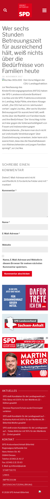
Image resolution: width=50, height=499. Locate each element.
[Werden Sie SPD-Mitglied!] (25, 297)
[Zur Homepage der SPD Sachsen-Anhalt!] (25, 323)
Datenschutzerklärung (17, 484)
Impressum (9, 480)
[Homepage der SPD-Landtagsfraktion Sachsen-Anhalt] (25, 342)
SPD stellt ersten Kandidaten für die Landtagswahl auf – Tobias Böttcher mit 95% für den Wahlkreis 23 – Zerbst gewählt (25, 431)
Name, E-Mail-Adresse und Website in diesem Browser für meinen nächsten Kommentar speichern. (22, 263)
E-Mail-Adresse (11, 233)
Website (6, 245)
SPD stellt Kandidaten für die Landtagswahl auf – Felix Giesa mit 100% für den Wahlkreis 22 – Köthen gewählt (24, 399)
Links (6, 475)
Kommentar (9, 190)
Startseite (9, 470)
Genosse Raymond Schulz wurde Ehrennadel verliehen (22, 409)
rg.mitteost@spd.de (17, 466)
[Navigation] (44, 10)
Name (6, 222)
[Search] (5, 10)
